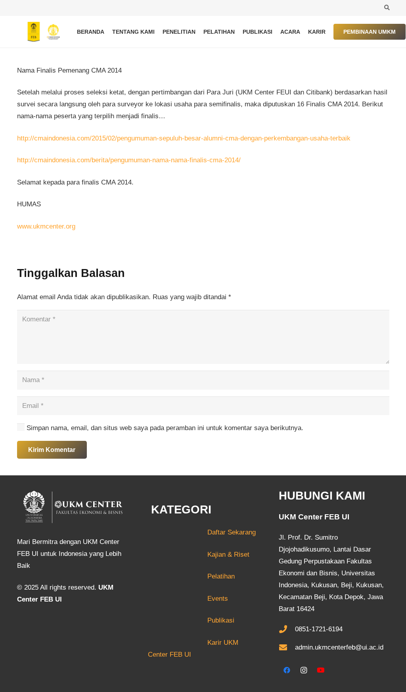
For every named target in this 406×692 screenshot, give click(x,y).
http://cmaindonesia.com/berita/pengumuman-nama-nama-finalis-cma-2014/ (129, 160)
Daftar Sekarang (202, 532)
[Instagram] (303, 670)
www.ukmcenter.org (46, 226)
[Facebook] (287, 670)
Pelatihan (221, 576)
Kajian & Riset (228, 554)
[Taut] (42, 32)
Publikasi (220, 620)
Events (217, 598)
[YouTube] (320, 670)
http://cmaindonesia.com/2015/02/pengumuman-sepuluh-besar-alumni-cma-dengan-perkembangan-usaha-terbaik (183, 138)
